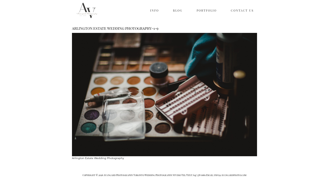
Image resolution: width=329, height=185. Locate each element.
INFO (154, 10)
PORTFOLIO (207, 10)
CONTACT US (242, 10)
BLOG (177, 10)
